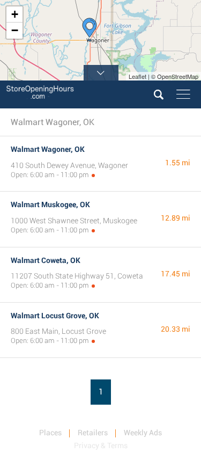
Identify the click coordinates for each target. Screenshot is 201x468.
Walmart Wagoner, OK (48, 149)
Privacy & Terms (101, 445)
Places (50, 432)
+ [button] (14, 14)
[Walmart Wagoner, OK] (89, 29)
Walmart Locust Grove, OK (55, 315)
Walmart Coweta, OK (45, 260)
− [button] (14, 30)
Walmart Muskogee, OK (50, 204)
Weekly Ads (143, 432)
